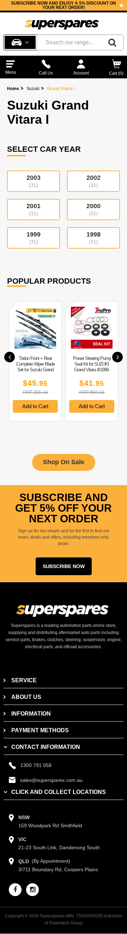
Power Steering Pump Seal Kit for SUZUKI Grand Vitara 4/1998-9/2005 (92, 367)
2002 (93, 181)
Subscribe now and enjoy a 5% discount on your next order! (63, 5)
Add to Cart (35, 406)
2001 (33, 209)
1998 (93, 238)
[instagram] (32, 889)
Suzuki (33, 88)
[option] (63, 5)
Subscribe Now (64, 566)
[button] (9, 357)
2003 (33, 181)
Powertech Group (66, 923)
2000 (93, 209)
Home (13, 88)
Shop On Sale (63, 462)
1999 (33, 238)
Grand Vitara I (60, 88)
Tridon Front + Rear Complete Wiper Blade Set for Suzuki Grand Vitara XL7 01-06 (35, 367)
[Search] (112, 42)
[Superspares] (62, 21)
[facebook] (15, 889)
